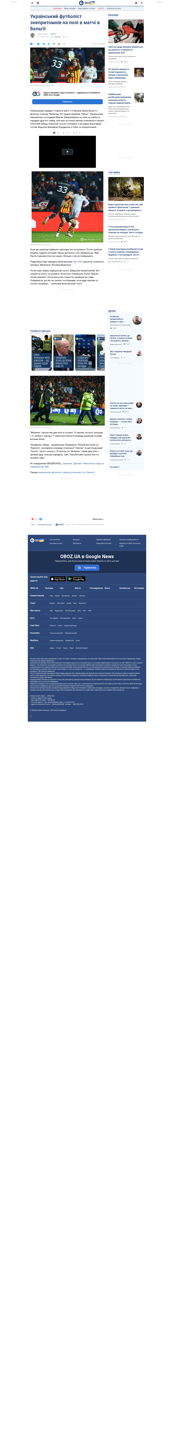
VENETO (101, 8)
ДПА (79, 611)
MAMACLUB (69, 640)
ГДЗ (51, 611)
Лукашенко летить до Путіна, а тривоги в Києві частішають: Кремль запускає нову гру (121, 338)
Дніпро (74, 596)
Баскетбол (61, 603)
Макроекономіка (71, 633)
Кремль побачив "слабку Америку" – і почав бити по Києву (121, 421)
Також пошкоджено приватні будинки (123, 258)
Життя (78, 588)
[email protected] (57, 704)
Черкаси (82, 596)
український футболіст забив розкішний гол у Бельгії (66, 472)
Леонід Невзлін (115, 428)
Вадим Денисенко (116, 344)
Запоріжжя (66, 596)
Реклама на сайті (56, 543)
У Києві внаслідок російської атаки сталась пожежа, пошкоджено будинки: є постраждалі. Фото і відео (125, 252)
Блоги (107, 588)
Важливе (113, 15)
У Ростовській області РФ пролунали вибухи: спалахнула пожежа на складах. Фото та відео (125, 229)
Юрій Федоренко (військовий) (120, 325)
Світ (62, 588)
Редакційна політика (45, 524)
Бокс (75, 603)
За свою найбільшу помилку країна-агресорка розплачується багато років (123, 215)
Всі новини (139, 588)
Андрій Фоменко (42, 34)
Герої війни (57, 8)
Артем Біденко (115, 444)
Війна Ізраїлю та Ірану (86, 8)
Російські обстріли (114, 8)
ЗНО (84, 611)
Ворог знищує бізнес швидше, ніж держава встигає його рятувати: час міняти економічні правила (120, 438)
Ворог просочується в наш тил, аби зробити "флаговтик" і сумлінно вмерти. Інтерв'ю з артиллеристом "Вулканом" (125, 207)
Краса (65, 648)
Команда (76, 539)
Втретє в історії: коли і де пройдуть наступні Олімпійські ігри (121, 453)
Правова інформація (103, 539)
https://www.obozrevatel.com (108, 659)
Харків (57, 596)
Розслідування (96, 588)
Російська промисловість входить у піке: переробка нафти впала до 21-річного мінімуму (119, 319)
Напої (60, 625)
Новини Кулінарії (70, 625)
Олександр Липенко (116, 460)
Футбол (53, 34)
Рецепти (53, 625)
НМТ (89, 611)
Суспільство (124, 588)
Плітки (58, 648)
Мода (72, 648)
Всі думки (114, 467)
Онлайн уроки (70, 611)
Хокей (69, 603)
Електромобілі (65, 618)
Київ (51, 596)
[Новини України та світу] (60, 525)
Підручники (59, 611)
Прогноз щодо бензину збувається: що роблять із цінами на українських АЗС (125, 50)
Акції (74, 618)
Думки (112, 310)
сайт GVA (77, 261)
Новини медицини (56, 640)
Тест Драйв (54, 618)
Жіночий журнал (82, 648)
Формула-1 (83, 603)
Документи (77, 543)
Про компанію (55, 539)
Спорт (68, 524)
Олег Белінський (115, 412)
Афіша (52, 648)
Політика (49, 588)
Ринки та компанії (56, 633)
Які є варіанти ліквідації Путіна (121, 352)
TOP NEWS (114, 172)
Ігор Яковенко (114, 358)
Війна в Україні (70, 8)
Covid (77, 640)
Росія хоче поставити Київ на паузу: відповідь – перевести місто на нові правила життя (121, 406)
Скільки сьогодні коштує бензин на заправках (122, 57)
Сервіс (80, 618)
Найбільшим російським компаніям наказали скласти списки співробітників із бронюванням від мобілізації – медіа (120, 98)
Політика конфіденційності (129, 539)
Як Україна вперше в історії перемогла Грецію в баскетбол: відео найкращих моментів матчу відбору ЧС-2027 (118, 73)
